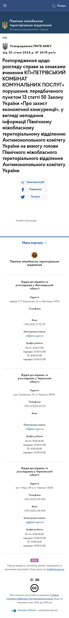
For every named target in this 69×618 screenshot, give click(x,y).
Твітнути (35, 197)
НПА (4, 38)
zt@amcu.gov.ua (34, 336)
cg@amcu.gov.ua (35, 522)
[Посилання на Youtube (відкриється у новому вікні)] (37, 580)
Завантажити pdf (35, 182)
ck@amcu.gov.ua (34, 429)
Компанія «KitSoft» (27, 610)
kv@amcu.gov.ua (55, 569)
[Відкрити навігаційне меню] (4, 5)
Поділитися (35, 189)
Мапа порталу (32, 243)
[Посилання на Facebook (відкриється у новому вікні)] (32, 580)
